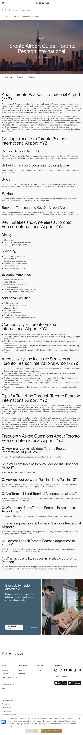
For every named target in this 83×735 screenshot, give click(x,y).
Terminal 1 (20, 77)
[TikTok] (60, 670)
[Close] (79, 718)
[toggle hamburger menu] (80, 3)
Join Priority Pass (12, 627)
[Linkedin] (75, 670)
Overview (8, 77)
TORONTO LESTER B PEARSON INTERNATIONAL (23, 16)
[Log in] (3, 3)
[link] (60, 683)
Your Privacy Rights (32, 731)
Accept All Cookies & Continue (51, 731)
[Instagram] (55, 670)
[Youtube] (70, 670)
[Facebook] (65, 670)
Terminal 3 (33, 77)
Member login (32, 627)
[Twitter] (80, 670)
